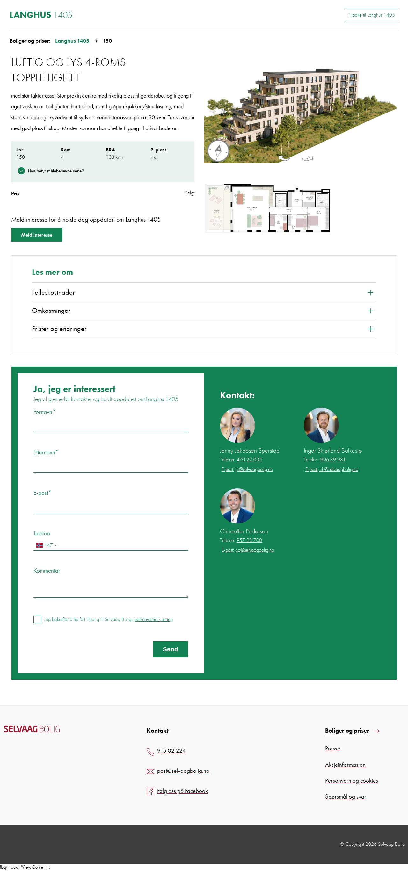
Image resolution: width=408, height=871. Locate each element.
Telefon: (241, 460)
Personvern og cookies (351, 781)
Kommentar (46, 571)
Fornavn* (44, 412)
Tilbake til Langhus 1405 (371, 14)
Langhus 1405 (72, 40)
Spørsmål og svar (345, 797)
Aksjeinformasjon (345, 765)
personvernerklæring (153, 619)
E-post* (42, 493)
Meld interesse (36, 234)
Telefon (41, 533)
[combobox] (46, 545)
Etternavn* (46, 452)
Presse (332, 748)
